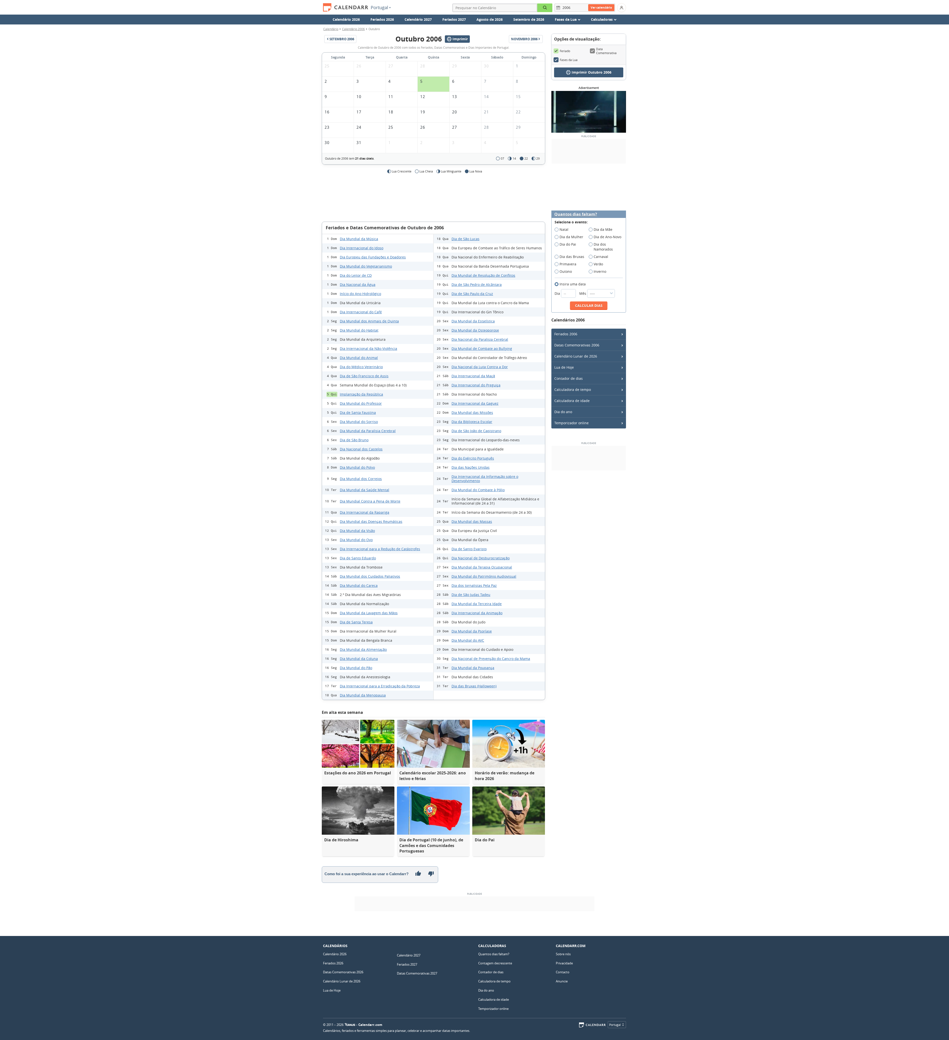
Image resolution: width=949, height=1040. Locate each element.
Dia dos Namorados (603, 247)
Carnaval (601, 256)
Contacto (562, 972)
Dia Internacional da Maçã (473, 376)
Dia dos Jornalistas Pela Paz (474, 585)
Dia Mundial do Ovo (356, 539)
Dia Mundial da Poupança (473, 667)
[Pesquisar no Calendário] (544, 7)
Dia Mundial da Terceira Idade (477, 603)
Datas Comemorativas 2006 (576, 345)
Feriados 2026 (382, 19)
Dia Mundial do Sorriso (359, 421)
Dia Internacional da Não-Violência (368, 348)
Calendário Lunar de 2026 (575, 356)
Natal (564, 229)
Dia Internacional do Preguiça (476, 385)
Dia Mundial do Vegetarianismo (366, 266)
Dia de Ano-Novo (607, 236)
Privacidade (564, 963)
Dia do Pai (568, 244)
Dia (558, 293)
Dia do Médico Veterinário (361, 366)
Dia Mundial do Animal (359, 357)
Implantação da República (361, 394)
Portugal (379, 7)
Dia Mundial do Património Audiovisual (484, 576)
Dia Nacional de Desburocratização (481, 558)
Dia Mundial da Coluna (359, 658)
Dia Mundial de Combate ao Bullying (482, 348)
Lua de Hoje (564, 367)
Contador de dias (568, 378)
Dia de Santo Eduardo (358, 558)
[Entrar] (621, 7)
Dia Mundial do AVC (468, 640)
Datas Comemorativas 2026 (343, 972)
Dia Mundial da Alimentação (363, 649)
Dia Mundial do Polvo (357, 467)
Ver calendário (601, 7)
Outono (566, 271)
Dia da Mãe (603, 229)
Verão (598, 264)
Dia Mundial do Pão (356, 667)
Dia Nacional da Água (357, 284)
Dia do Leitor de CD (356, 275)
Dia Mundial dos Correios (361, 478)
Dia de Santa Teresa (356, 622)
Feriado (565, 51)
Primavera (568, 264)
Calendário (330, 29)
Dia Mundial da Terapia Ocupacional (482, 567)
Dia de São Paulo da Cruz (472, 293)
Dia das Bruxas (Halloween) (474, 686)
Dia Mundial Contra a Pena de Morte (370, 501)
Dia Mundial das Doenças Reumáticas (371, 521)
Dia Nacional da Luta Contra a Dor (480, 366)
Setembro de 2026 (528, 19)
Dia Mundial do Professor (361, 403)
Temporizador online (571, 423)
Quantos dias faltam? (575, 214)
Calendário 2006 (353, 29)
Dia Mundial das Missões (472, 412)
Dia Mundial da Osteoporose (475, 330)
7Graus (350, 1024)
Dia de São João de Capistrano (476, 430)
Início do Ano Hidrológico (360, 293)
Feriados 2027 (454, 19)
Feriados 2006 (565, 334)
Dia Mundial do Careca (359, 585)
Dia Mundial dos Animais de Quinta (369, 321)
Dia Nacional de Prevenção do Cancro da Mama (491, 658)
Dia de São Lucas (465, 238)
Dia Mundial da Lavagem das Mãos (369, 613)
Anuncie (562, 981)
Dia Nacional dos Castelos (361, 449)
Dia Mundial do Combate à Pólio (478, 490)
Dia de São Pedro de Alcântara (477, 284)
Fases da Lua (569, 60)
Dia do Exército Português (473, 458)
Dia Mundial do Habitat (359, 330)
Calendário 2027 (418, 19)
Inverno (600, 271)
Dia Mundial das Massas (472, 521)
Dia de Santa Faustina (358, 412)
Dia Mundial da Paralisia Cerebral (368, 430)
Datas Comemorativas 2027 (417, 973)
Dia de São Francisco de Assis (364, 376)
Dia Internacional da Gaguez (475, 403)
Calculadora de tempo (572, 389)
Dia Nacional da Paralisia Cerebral (480, 339)
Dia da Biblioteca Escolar (472, 421)
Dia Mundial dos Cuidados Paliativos (370, 576)
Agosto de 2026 (489, 19)
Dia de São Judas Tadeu (471, 594)
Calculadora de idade (572, 400)
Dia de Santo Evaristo (469, 549)
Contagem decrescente (495, 963)
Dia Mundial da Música (359, 238)
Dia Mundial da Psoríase (472, 631)
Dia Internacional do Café (361, 312)
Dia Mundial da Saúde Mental (364, 490)
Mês (583, 293)
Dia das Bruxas (572, 256)
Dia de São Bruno (354, 440)
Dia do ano (563, 411)
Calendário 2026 (346, 19)
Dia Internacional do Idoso (361, 248)
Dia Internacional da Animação (477, 613)
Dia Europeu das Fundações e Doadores (373, 257)
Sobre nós (563, 954)
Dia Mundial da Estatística (473, 321)
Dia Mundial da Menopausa (363, 695)
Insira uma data (573, 284)
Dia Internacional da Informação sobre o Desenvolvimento (485, 478)
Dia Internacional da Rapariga (364, 512)
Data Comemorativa (606, 51)
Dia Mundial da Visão (357, 530)
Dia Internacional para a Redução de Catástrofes (380, 549)
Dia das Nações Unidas (471, 467)
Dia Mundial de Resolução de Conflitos (483, 275)
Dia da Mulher (571, 236)
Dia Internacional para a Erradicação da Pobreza (380, 686)
